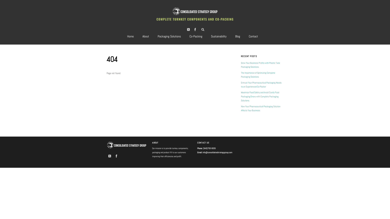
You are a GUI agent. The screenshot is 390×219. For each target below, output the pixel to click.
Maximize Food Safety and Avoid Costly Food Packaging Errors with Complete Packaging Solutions (260, 96)
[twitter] (188, 29)
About (145, 36)
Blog (237, 36)
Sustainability (219, 36)
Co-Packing (196, 36)
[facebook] (195, 29)
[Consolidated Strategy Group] (195, 14)
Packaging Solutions (169, 36)
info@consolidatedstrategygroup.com (217, 152)
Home (130, 36)
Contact (253, 36)
